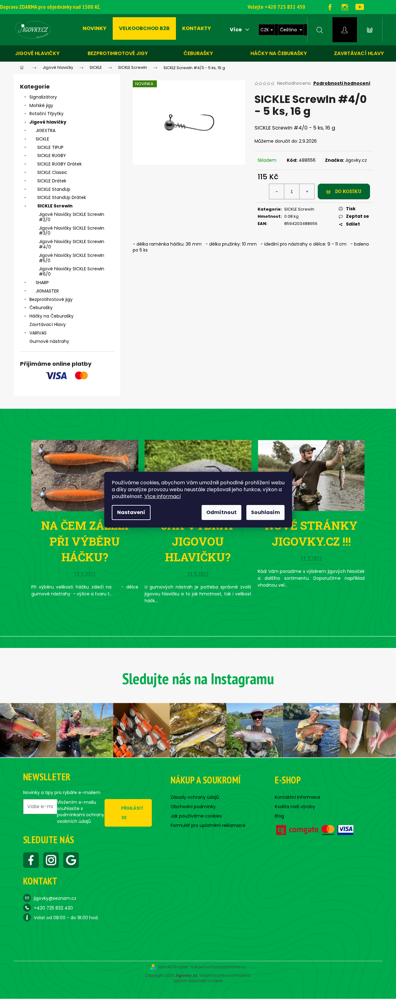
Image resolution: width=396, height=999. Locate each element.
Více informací (162, 496)
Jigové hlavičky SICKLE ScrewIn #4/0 (71, 244)
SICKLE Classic (52, 172)
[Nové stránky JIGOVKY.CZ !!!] (311, 475)
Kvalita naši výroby (295, 806)
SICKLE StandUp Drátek (61, 197)
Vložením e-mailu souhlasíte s (80, 811)
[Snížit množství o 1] (276, 191)
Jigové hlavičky (37, 53)
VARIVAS (38, 333)
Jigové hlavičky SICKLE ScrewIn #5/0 (71, 258)
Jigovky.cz (356, 160)
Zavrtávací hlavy (359, 53)
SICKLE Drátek (51, 181)
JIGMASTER (47, 291)
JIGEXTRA (45, 130)
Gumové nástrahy (49, 341)
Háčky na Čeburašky (51, 316)
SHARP (42, 282)
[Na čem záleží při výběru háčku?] (84, 475)
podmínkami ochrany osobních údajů (80, 818)
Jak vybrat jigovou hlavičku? (198, 541)
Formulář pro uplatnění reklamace (208, 825)
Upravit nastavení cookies (198, 980)
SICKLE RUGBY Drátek (59, 164)
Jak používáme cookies (196, 816)
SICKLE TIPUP (50, 147)
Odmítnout (221, 512)
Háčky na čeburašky (278, 53)
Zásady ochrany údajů (195, 797)
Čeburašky (198, 53)
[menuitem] (94, 28)
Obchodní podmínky (193, 806)
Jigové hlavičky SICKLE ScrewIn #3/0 (71, 231)
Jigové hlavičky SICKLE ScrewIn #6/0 (71, 271)
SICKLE (42, 139)
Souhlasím (265, 512)
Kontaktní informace (297, 797)
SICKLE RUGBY (51, 155)
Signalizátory (43, 97)
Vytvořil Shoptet (173, 967)
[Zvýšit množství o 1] (306, 191)
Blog (279, 816)
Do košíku (348, 191)
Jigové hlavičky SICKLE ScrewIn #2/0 (71, 217)
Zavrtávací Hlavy (47, 324)
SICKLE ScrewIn (55, 206)
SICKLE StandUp (53, 189)
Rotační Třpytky (46, 113)
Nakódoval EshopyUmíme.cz (218, 967)
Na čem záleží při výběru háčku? (85, 541)
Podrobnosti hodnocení (341, 83)
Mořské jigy (41, 105)
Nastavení (131, 512)
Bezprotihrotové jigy (118, 53)
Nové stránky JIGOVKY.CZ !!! (311, 533)
